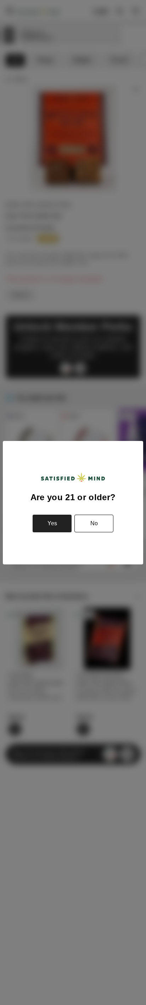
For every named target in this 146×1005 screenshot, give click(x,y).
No (94, 523)
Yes (52, 523)
